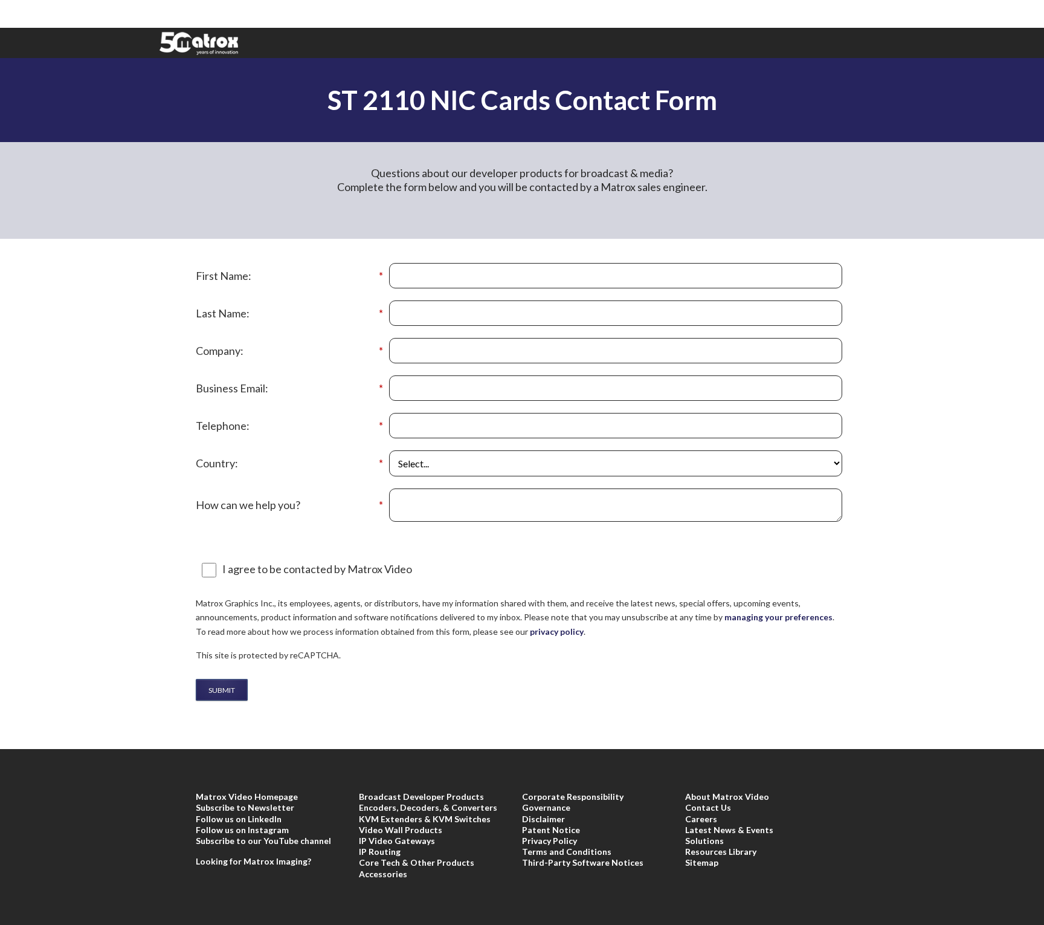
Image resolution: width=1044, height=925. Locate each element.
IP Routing (380, 851)
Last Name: (289, 313)
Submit (221, 690)
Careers (701, 819)
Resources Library (720, 851)
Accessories (383, 874)
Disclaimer (543, 819)
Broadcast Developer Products (421, 796)
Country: (289, 463)
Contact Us (708, 807)
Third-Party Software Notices (582, 862)
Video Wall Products (400, 830)
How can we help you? (289, 505)
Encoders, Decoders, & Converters (428, 807)
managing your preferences (778, 617)
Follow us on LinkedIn (239, 819)
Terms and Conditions (566, 851)
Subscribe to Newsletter (245, 807)
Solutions (704, 841)
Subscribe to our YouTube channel (263, 841)
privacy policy (557, 631)
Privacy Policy (549, 841)
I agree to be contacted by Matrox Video (317, 569)
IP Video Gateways (397, 841)
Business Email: (289, 388)
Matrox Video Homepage (247, 796)
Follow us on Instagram (242, 830)
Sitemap (701, 862)
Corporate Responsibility (573, 796)
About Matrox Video (727, 796)
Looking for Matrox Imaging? (253, 861)
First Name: (289, 276)
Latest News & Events (729, 830)
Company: (289, 351)
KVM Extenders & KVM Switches (425, 819)
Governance (546, 807)
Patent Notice (551, 830)
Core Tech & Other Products (416, 862)
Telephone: (289, 426)
